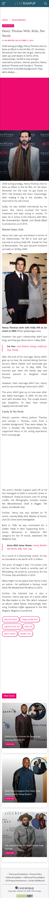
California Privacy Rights (34, 877)
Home (5, 20)
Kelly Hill (28, 626)
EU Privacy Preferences (16, 881)
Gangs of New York (30, 619)
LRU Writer (9, 40)
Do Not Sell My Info (37, 881)
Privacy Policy (36, 874)
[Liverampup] (25, 3)
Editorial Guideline (14, 877)
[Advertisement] (24, 102)
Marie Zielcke (9, 633)
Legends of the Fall (12, 626)
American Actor (10, 619)
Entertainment (19, 20)
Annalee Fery (25, 633)
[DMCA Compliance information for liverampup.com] (24, 895)
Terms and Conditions (18, 874)
